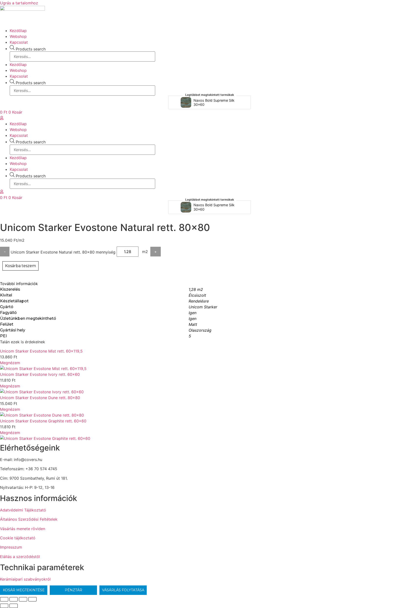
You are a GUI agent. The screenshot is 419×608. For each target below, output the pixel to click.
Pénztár (73, 590)
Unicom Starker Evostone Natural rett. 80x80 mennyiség (63, 252)
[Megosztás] (23, 599)
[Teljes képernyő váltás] (13, 599)
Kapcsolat (19, 42)
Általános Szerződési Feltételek (28, 519)
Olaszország (200, 330)
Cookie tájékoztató (17, 537)
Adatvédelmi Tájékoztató (23, 510)
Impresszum (11, 547)
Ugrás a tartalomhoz (19, 2)
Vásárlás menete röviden (22, 528)
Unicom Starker (203, 306)
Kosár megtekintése (24, 590)
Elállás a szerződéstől (20, 556)
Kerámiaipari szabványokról (25, 579)
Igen (192, 312)
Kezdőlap (18, 30)
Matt (193, 324)
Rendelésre (199, 301)
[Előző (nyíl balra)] (4, 606)
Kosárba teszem (20, 265)
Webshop (18, 36)
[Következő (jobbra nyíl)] (13, 606)
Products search (31, 49)
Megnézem (10, 362)
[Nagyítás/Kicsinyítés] (4, 599)
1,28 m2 (196, 289)
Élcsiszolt (197, 295)
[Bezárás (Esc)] (32, 599)
